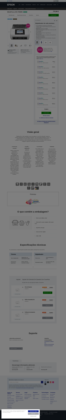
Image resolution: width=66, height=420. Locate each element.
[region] (20, 414)
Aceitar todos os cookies (33, 411)
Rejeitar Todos (33, 413)
